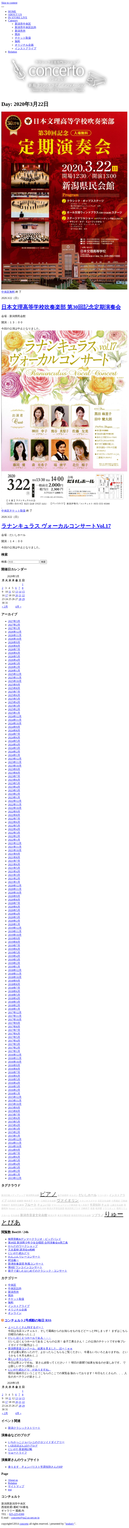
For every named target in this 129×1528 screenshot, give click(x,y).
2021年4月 (14, 871)
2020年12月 (15, 885)
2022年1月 (14, 839)
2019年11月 (15, 931)
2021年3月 (14, 875)
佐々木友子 (83, 1205)
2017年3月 (14, 1044)
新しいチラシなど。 (20, 1359)
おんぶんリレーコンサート (24, 1256)
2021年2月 (14, 878)
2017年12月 (15, 1012)
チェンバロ (44, 1204)
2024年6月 (14, 737)
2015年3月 (14, 1128)
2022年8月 (14, 815)
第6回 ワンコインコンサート (25, 1267)
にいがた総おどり (19, 1253)
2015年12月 (15, 1097)
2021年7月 (14, 861)
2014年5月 (14, 1160)
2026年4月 (14, 660)
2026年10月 (15, 638)
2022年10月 (15, 808)
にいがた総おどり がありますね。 (29, 1369)
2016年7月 (14, 1072)
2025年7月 (14, 691)
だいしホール (88, 1195)
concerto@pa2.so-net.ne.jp (25, 1517)
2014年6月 (14, 1157)
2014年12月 (15, 1139)
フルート (31, 1204)
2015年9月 (14, 1107)
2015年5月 (14, 1121)
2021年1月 (14, 882)
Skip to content (9, 2)
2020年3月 (14, 917)
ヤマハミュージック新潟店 (64, 1205)
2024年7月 (14, 734)
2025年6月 (14, 695)
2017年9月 (14, 1023)
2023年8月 (14, 772)
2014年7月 (14, 1153)
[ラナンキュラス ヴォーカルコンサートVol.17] (64, 507)
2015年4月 (14, 1125)
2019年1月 (14, 966)
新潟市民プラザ (72, 1208)
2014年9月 (14, 1150)
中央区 (5, 291)
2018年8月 (14, 984)
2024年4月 (14, 744)
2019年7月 (14, 945)
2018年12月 (15, 970)
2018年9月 (14, 980)
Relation (12, 51)
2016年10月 (15, 1061)
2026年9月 (14, 642)
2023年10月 (15, 765)
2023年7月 (14, 776)
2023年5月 (14, 783)
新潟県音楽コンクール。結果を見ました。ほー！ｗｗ (40, 1348)
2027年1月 (14, 628)
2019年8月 (14, 942)
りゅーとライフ (17, 1452)
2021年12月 (15, 843)
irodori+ (70, 1523)
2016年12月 (15, 1054)
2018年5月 (14, 994)
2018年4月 (14, 998)
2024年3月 (14, 748)
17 (6, 595)
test (10, 1489)
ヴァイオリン (68, 1200)
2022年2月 (14, 836)
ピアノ (48, 1194)
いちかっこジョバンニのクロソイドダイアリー (36, 1442)
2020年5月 (14, 910)
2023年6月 (14, 779)
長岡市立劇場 (17, 1205)
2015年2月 (14, 1132)
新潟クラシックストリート (24, 1427)
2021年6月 (14, 864)
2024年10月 (15, 723)
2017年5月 (14, 1037)
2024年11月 (15, 720)
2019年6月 (14, 949)
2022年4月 (14, 829)
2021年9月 (14, 853)
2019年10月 (15, 935)
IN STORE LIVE (17, 17)
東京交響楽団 (64, 1215)
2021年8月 (14, 857)
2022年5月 (14, 825)
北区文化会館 (104, 1201)
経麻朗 (20, 1201)
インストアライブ (25, 48)
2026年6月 (14, 653)
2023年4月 (14, 786)
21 (20, 595)
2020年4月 (14, 913)
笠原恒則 (95, 1204)
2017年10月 (15, 1019)
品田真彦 (11, 1201)
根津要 (98, 1208)
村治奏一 (13, 1260)
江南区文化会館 (48, 1201)
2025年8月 (14, 688)
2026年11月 (15, 635)
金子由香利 (63, 1195)
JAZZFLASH (40, 1208)
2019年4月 (14, 956)
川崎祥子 (85, 1208)
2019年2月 (14, 963)
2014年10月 (15, 1146)
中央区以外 (15, 1288)
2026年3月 (14, 663)
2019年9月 (14, 938)
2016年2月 (14, 1090)
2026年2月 (14, 667)
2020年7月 (14, 903)
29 (23, 599)
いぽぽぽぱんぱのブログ (23, 1445)
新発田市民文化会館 (81, 1215)
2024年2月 (14, 751)
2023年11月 (15, 762)
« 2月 (5, 606)
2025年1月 (14, 712)
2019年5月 (14, 952)
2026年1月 (14, 670)
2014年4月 (14, 1164)
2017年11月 (15, 1016)
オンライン (15, 1313)
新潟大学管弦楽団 (55, 1208)
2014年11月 (15, 1142)
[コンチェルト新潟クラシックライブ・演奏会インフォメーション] (56, 95)
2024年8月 (14, 730)
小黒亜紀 (115, 1201)
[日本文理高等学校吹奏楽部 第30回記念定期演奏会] (64, 288)
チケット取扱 (23, 37)
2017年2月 (14, 1047)
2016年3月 (14, 1086)
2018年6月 (14, 991)
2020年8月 (14, 899)
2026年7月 (14, 649)
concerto (24, 1523)
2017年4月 (14, 1040)
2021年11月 (15, 846)
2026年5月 (14, 656)
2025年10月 (15, 681)
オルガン (73, 1195)
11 (10, 591)
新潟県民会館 (32, 1195)
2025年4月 (14, 702)
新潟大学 (52, 1215)
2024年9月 (14, 727)
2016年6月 (14, 1076)
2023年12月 (15, 758)
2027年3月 (14, 621)
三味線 (124, 1201)
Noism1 (12, 1208)
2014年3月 (14, 1167)
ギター (36, 1201)
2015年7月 (14, 1114)
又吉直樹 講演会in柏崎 (21, 1249)
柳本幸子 (28, 1201)
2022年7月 (14, 818)
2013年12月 (15, 1178)
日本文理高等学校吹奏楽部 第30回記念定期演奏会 (61, 307)
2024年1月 (14, 755)
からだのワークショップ (23, 1246)
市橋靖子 (5, 1205)
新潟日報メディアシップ (13, 1195)
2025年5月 (14, 698)
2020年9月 (14, 896)
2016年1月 (14, 1093)
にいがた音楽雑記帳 (20, 1449)
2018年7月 (14, 987)
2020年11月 (15, 889)
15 (23, 591)
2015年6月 (14, 1118)
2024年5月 (14, 741)
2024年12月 (15, 716)
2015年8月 (14, 1111)
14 (20, 591)
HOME (12, 11)
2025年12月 (15, 674)
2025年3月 (14, 705)
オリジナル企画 (24, 44)
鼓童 (92, 1208)
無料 (17, 41)
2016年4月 (14, 1083)
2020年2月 (14, 920)
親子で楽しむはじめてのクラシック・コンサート (37, 1270)
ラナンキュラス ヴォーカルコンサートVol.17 (56, 526)
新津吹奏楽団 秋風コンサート (26, 1263)
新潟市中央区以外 (25, 27)
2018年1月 (14, 1009)
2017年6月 (14, 1033)
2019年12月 (15, 927)
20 (16, 595)
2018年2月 (14, 1005)
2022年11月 (15, 804)
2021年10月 (15, 850)
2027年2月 (14, 624)
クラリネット (109, 1208)
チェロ (105, 1204)
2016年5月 (14, 1079)
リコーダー (102, 1195)
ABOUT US (15, 14)
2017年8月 (14, 1026)
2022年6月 (14, 822)
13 (16, 591)
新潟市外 (20, 30)
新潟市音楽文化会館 (33, 1215)
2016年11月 (15, 1058)
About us (13, 1480)
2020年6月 (14, 906)
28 (20, 599)
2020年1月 (14, 924)
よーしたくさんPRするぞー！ (26, 1327)
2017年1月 (14, 1051)
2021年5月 (14, 868)
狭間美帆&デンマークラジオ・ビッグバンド (34, 1239)
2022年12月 (15, 801)
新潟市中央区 (23, 23)
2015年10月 (15, 1104)
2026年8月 (14, 645)
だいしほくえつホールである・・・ (29, 1337)
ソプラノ (98, 1215)
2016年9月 (14, 1065)
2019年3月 (14, 959)
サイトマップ (16, 1486)
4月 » (18, 606)
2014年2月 (14, 1171)
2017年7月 (14, 1030)
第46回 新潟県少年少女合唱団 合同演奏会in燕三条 (38, 1242)
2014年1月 (14, 1174)
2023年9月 (14, 769)
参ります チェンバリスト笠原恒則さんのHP (35, 1466)
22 (23, 595)
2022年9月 (14, 811)
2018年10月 (15, 977)
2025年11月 (15, 677)
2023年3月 (14, 790)
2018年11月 (15, 973)
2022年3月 (14, 832)
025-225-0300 (16, 1514)
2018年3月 (14, 1001)
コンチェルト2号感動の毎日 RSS (28, 1320)
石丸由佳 (15, 1215)
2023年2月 (14, 794)
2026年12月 (15, 631)
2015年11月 (15, 1100)
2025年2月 (14, 709)
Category (13, 20)
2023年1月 (14, 797)
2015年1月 (14, 1135)
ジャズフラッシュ (25, 1208)
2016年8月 (14, 1068)
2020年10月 (15, 892)
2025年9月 (14, 684)
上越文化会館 (116, 1205)
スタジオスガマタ (88, 1201)
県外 (17, 34)
